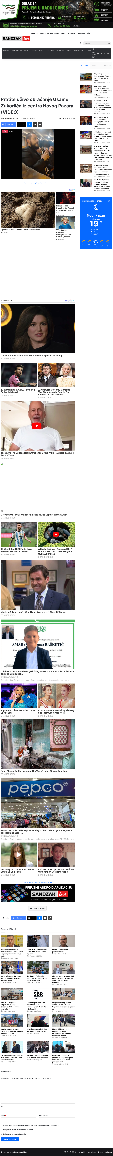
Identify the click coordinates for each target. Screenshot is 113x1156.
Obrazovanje (60, 50)
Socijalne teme (78, 50)
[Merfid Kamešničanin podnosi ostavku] (63, 941)
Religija (69, 50)
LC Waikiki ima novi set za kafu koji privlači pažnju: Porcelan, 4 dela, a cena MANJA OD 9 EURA (103, 136)
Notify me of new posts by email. (14, 1134)
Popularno (95, 66)
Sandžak (35, 33)
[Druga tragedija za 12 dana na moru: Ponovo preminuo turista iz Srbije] (86, 77)
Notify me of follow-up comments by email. (18, 1129)
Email (3, 1116)
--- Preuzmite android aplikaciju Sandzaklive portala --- (38, 183)
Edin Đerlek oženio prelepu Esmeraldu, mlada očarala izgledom (37, 952)
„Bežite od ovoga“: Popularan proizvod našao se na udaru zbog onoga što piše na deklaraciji (103, 90)
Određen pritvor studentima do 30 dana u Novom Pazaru (37, 1057)
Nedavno (84, 66)
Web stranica (44, 1116)
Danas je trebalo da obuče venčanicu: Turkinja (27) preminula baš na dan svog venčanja (102, 121)
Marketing (108, 1152)
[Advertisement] (38, 77)
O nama (100, 1152)
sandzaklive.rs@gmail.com (87, 1152)
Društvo (34, 50)
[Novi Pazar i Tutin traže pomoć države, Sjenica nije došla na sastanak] (38, 967)
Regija (50, 33)
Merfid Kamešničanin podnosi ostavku (60, 951)
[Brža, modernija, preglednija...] (38, 893)
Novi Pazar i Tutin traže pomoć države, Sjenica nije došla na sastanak (37, 978)
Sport (63, 33)
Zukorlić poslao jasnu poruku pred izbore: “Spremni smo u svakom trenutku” (12, 1058)
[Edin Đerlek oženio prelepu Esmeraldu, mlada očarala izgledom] (38, 941)
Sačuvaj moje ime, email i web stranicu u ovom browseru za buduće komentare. (31, 1125)
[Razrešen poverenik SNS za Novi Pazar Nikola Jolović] (38, 1020)
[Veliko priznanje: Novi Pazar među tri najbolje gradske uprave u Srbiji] (12, 967)
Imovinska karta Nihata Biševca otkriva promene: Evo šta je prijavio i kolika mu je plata (12, 953)
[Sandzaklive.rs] (16, 38)
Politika (26, 50)
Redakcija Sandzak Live (10, 118)
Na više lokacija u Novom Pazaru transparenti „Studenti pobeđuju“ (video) (12, 1031)
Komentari (107, 66)
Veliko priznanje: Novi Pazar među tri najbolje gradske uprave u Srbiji (11, 978)
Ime (3, 1106)
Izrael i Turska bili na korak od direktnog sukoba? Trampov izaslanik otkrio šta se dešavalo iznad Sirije (102, 184)
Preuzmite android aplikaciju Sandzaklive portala (38, 882)
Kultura (88, 50)
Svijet (57, 33)
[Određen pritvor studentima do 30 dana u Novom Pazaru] (38, 1047)
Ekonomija (50, 50)
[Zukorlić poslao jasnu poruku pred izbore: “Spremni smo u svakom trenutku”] (12, 1047)
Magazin (71, 33)
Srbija (43, 33)
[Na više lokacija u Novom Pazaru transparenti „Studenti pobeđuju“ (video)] (12, 1020)
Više (88, 33)
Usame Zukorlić (38, 908)
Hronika (41, 50)
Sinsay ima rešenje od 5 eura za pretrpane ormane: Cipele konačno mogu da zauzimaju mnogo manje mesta (103, 169)
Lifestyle (81, 33)
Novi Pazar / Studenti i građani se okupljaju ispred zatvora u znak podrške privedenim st (62, 1059)
